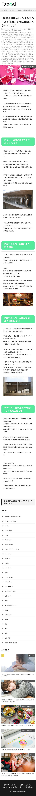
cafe (20, 32)
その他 (6, 535)
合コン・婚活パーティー (11, 605)
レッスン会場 (7, 53)
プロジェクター (22, 48)
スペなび (3, 44)
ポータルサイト (5, 49)
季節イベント (8, 614)
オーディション (7, 37)
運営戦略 (19, 61)
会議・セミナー (8, 596)
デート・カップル (9, 544)
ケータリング (12, 41)
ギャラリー (19, 39)
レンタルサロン (9, 586)
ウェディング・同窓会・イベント (13, 516)
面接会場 (10, 63)
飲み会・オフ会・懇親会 (15, 30)
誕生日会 (21, 60)
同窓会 (7, 56)
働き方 (6, 600)
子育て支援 (7, 58)
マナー (6, 572)
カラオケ (29, 37)
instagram (4, 34)
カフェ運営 (23, 37)
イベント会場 (6, 36)
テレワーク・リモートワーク (12, 549)
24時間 (5, 32)
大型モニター (22, 56)
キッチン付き (12, 39)
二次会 (14, 54)
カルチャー (7, 526)
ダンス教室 (27, 44)
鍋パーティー (26, 61)
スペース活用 (29, 42)
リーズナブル (22, 51)
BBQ (16, 32)
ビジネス (7, 563)
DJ (23, 32)
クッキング (26, 39)
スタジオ (22, 42)
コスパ (30, 41)
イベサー (26, 34)
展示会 (6, 619)
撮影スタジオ (14, 58)
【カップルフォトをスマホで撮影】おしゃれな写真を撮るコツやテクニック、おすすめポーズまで (17, 774)
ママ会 (28, 49)
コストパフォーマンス (22, 41)
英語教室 (15, 60)
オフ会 (13, 37)
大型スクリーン (13, 56)
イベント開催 (14, 36)
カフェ (18, 37)
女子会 (6, 30)
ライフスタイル (8, 582)
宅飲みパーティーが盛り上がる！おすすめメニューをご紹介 (17, 725)
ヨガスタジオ (9, 51)
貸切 (15, 61)
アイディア (15, 34)
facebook (28, 32)
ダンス (13, 44)
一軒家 (9, 54)
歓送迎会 (9, 60)
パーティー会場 (16, 46)
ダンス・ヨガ (8, 540)
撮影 (6, 624)
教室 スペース (22, 58)
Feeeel (23, 791)
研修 (6, 633)
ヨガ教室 (16, 51)
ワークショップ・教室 (10, 591)
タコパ (8, 44)
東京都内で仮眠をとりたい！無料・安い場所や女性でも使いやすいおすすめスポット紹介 (17, 700)
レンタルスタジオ (15, 53)
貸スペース (10, 61)
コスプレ (3, 42)
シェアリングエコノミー (13, 42)
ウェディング (22, 36)
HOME (5, 10)
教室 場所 (29, 58)
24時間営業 (11, 32)
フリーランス (8, 568)
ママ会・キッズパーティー (16, 29)
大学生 (28, 56)
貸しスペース (28, 60)
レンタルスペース (25, 53)
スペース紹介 (8, 530)
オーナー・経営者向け (26, 787)
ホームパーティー (14, 49)
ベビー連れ (30, 48)
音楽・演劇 (7, 638)
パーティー (12, 10)
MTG (10, 34)
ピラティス (23, 46)
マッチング (23, 49)
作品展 (23, 54)
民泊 (6, 628)
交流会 (19, 54)
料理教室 (3, 60)
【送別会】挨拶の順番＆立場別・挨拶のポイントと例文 (15, 749)
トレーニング (8, 554)
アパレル (21, 34)
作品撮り (28, 54)
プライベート (13, 48)
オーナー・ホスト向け (10, 521)
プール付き (6, 48)
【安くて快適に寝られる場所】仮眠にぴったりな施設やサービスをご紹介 (17, 675)
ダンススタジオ (20, 44)
